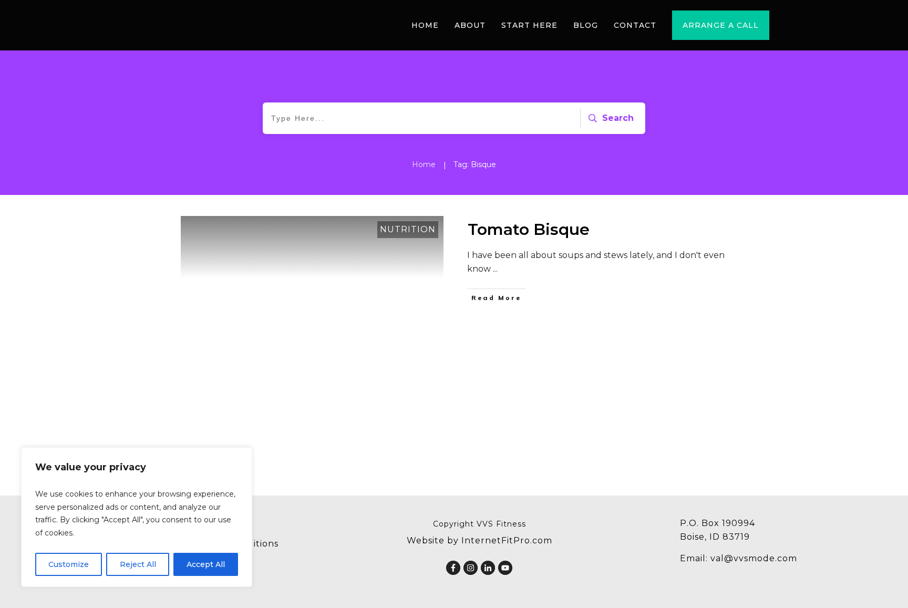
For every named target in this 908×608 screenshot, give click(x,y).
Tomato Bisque (529, 229)
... (495, 269)
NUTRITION (408, 229)
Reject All (138, 564)
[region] (136, 517)
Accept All (206, 564)
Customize (68, 564)
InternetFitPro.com (506, 540)
